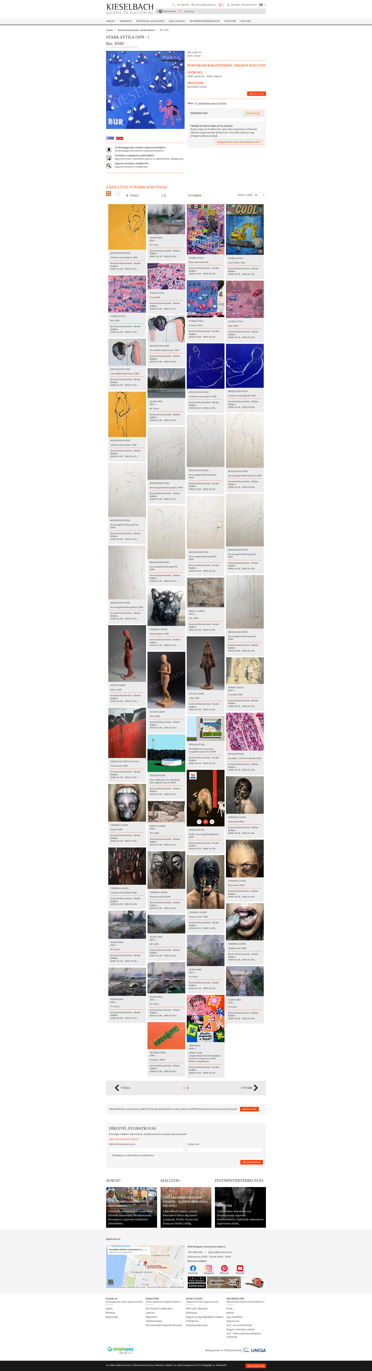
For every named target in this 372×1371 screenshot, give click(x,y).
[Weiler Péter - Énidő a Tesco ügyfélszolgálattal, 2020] (206, 798)
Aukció (110, 21)
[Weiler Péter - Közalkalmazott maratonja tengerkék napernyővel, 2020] (206, 728)
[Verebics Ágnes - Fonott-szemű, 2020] (206, 882)
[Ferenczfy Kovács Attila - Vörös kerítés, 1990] (127, 733)
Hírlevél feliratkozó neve (122, 1144)
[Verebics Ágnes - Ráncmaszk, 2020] (245, 858)
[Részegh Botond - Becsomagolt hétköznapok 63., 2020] (206, 522)
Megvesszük (111, 1317)
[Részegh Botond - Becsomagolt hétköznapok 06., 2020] (166, 532)
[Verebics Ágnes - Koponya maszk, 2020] (166, 870)
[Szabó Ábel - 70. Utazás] (127, 982)
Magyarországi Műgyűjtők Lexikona (204, 1317)
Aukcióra (150, 1312)
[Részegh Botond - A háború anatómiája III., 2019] (245, 366)
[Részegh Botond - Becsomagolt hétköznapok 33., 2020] (206, 441)
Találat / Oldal (244, 195)
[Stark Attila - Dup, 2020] (245, 299)
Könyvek (230, 21)
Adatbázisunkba (154, 1321)
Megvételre (152, 1317)
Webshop (126, 21)
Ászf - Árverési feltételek (239, 1325)
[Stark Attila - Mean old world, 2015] (206, 229)
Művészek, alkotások (196, 1308)
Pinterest (224, 1273)
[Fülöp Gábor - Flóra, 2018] (166, 680)
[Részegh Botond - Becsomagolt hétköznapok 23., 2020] (245, 520)
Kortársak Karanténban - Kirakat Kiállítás (136, 30)
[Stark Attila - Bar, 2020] (127, 294)
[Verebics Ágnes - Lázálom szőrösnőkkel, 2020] (127, 866)
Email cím (193, 1144)
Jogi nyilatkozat (234, 1317)
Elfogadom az (133, 1155)
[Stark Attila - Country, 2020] (206, 299)
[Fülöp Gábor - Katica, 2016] (127, 653)
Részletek (221, 1365)
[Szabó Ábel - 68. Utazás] (166, 383)
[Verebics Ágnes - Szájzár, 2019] (127, 803)
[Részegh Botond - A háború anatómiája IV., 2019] (206, 366)
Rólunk (246, 21)
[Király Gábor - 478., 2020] (206, 592)
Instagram (209, 1273)
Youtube (240, 1273)
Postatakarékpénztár (197, 1325)
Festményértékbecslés (204, 21)
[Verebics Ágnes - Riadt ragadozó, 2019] (166, 607)
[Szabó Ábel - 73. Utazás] (206, 950)
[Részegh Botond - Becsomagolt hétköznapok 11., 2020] (127, 572)
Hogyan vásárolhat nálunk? (240, 1329)
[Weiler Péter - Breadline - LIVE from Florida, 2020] (245, 731)
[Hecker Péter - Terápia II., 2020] (166, 1035)
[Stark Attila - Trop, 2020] (166, 276)
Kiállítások (177, 21)
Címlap (109, 30)
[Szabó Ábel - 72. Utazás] (166, 977)
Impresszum (232, 1321)
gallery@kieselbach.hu (206, 5)
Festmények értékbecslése (159, 1308)
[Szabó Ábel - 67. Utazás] (166, 219)
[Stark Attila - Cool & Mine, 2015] (245, 229)
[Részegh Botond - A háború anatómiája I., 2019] (127, 414)
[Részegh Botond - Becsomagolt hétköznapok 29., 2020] (127, 490)
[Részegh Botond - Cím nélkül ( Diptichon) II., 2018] (166, 328)
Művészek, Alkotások (150, 21)
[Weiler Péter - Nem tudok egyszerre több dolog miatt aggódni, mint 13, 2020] (166, 753)
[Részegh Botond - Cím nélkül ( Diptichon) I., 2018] (127, 352)
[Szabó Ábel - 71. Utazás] (245, 981)
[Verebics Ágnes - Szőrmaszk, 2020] (245, 795)
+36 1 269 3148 (183, 5)
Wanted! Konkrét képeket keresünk (164, 1325)
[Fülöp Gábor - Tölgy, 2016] (206, 663)
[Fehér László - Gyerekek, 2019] (245, 670)
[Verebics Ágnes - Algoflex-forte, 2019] (245, 921)
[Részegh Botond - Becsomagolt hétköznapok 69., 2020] (245, 602)
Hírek (229, 1308)
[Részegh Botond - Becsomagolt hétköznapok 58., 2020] (245, 441)
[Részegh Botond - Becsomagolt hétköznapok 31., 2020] (166, 453)
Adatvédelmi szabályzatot (140, 1155)
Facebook (193, 1273)
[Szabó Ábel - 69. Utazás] (127, 925)
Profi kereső (192, 1321)
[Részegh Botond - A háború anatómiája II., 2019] (127, 227)
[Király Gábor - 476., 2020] (166, 811)
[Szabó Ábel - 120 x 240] (166, 924)
